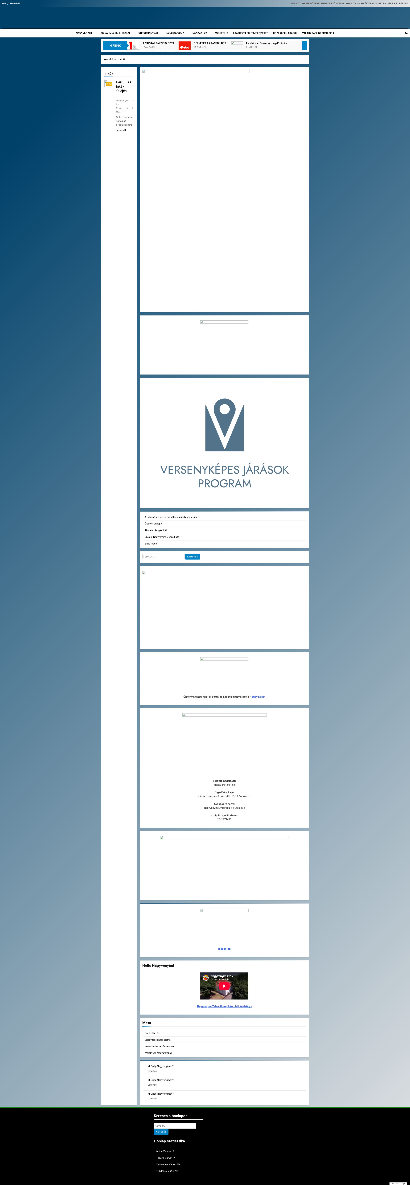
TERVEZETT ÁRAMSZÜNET (210, 43)
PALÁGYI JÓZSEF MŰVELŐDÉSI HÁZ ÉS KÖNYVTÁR (317, 3)
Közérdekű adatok (285, 33)
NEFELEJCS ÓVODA (397, 3)
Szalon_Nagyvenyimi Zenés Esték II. (164, 537)
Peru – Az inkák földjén (123, 86)
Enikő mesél (151, 543)
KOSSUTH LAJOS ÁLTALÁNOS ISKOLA (366, 3)
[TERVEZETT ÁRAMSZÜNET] (185, 47)
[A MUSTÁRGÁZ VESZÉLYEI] (133, 47)
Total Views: (163, 1171)
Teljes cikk (121, 130)
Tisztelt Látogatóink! (156, 530)
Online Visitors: (164, 1151)
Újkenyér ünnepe (153, 523)
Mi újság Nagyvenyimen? (161, 1066)
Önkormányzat (148, 33)
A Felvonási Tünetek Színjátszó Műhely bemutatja (171, 517)
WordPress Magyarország (158, 1053)
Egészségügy (175, 33)
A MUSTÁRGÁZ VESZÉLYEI (158, 43)
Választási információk (318, 33)
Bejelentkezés (152, 1033)
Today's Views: (164, 1158)
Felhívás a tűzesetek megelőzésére (266, 43)
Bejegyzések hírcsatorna (158, 1039)
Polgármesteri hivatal (115, 33)
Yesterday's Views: (166, 1164)
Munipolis (221, 33)
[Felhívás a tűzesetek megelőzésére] (237, 47)
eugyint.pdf (258, 696)
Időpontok (224, 948)
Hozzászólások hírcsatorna (159, 1046)
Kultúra (111, 84)
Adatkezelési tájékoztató (250, 33)
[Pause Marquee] (304, 45)
